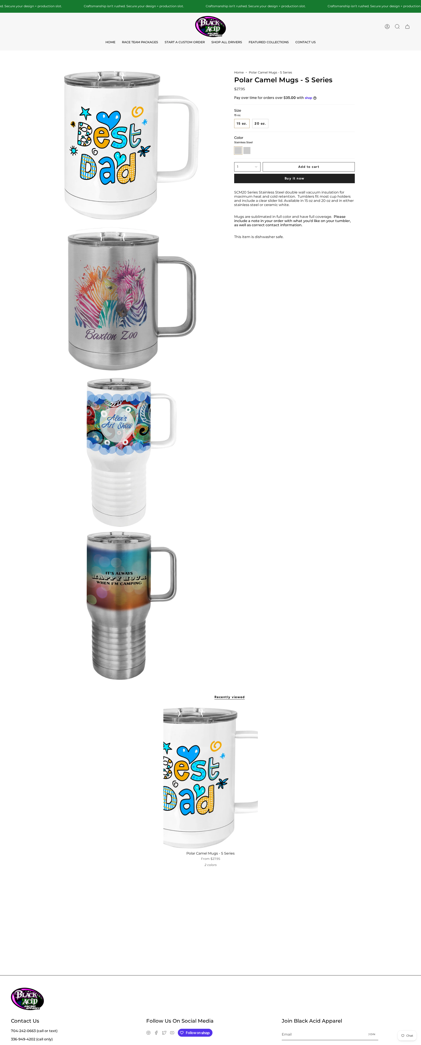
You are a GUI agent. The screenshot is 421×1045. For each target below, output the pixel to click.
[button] (397, 26)
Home (239, 72)
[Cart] (407, 26)
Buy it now (295, 178)
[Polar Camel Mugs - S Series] (210, 778)
